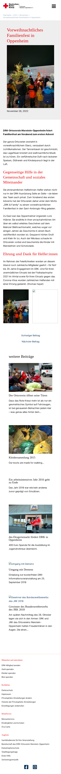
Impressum (6, 694)
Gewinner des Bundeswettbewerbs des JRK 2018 (28, 608)
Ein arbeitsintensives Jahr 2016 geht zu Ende (29, 481)
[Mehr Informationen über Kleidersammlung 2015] (30, 439)
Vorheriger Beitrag (30, 335)
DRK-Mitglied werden (11, 665)
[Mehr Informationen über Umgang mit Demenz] (21, 563)
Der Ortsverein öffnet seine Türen (28, 395)
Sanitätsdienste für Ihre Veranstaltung (18, 740)
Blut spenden (7, 677)
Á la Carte (6, 727)
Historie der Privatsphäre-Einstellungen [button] (19, 702)
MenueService (8, 719)
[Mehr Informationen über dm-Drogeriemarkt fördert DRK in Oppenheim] (30, 518)
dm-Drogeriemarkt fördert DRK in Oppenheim (28, 538)
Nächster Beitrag (30, 341)
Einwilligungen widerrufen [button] (13, 706)
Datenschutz (7, 690)
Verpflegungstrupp (10, 752)
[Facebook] (26, 767)
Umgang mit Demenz (21, 569)
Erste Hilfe (6, 756)
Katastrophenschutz (10, 748)
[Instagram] (35, 767)
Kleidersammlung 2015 (22, 457)
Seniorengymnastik (10, 759)
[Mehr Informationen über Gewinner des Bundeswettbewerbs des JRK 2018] (30, 599)
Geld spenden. (8, 669)
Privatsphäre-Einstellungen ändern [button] (17, 698)
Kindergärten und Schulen (13, 723)
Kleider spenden (9, 673)
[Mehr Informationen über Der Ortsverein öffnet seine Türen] (30, 377)
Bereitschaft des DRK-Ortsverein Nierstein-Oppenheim (25, 744)
